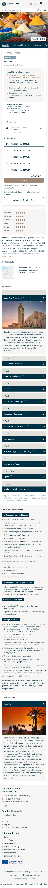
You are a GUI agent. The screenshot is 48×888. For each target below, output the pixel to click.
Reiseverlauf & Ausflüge (21, 45)
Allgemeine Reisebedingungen (19, 871)
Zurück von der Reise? (13, 856)
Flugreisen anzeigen (12, 10)
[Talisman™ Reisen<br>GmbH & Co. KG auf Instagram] (6, 806)
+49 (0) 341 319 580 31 (13, 799)
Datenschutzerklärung (32, 875)
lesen (6, 256)
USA (5, 818)
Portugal (7, 821)
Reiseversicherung (11, 846)
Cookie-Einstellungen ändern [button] (24, 878)
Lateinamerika (10, 815)
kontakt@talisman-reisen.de (16, 801)
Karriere (7, 837)
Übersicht (5, 45)
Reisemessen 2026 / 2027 (14, 849)
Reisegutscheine (10, 852)
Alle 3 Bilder (39, 39)
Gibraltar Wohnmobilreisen (15, 827)
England (7, 824)
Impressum (13, 875)
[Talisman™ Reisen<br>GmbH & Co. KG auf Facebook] (3, 806)
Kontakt (40, 871)
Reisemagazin (9, 843)
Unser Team (9, 840)
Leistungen (38, 45)
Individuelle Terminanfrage (24, 200)
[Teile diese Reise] (41, 10)
